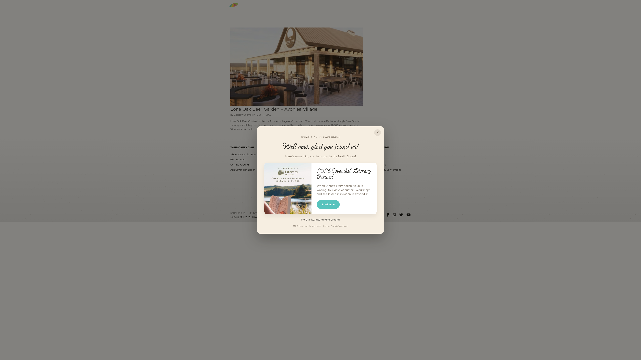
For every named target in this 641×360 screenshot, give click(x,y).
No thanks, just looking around (320, 219)
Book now (328, 204)
